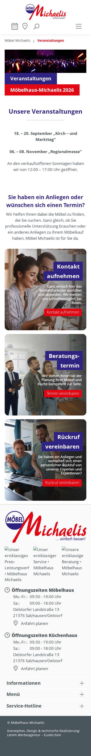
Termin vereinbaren (63, 393)
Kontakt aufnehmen (63, 312)
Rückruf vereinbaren (62, 482)
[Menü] (78, 26)
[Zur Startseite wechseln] (45, 12)
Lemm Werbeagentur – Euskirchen (34, 735)
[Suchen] (36, 28)
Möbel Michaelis (17, 40)
